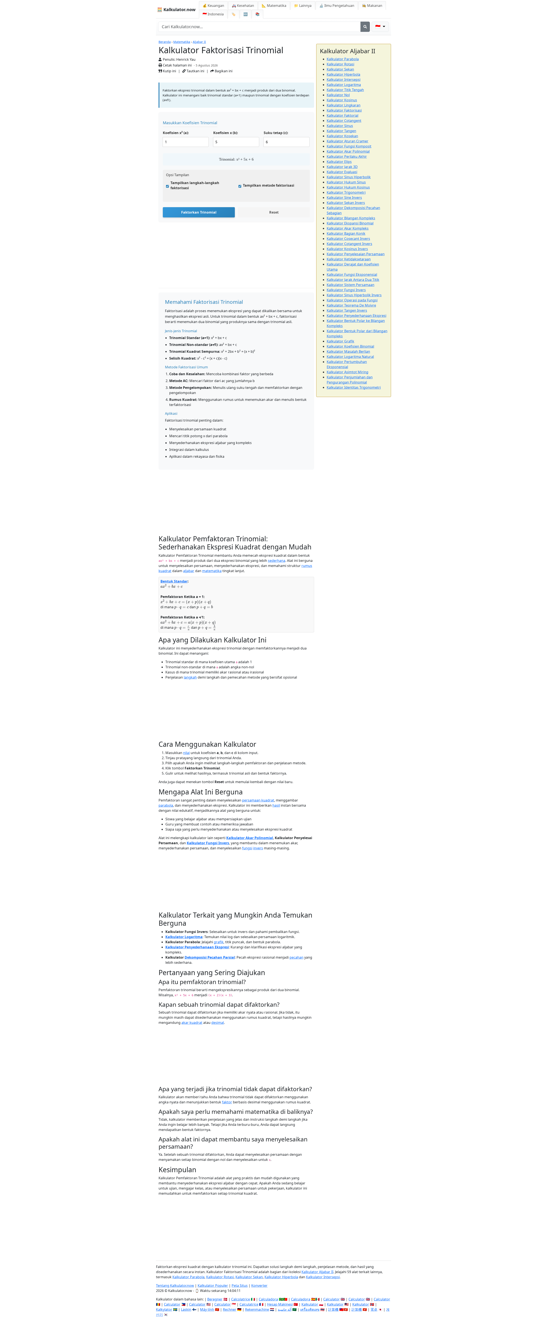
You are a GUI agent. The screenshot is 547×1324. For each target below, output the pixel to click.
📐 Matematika (274, 5)
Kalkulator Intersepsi (343, 79)
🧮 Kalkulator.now (176, 9)
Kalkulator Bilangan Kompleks (351, 218)
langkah (190, 677)
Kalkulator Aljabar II (317, 1271)
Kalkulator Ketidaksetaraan (349, 259)
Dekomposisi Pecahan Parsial (210, 957)
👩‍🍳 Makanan (372, 5)
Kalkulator (309, 1304)
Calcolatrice (240, 1299)
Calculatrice (249, 1304)
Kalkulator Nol (338, 95)
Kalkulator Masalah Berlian (348, 351)
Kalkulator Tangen (341, 130)
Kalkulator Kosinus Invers (347, 248)
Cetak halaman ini (177, 65)
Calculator (331, 1299)
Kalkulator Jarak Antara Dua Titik (353, 279)
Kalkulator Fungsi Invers (208, 843)
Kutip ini (169, 71)
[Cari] (365, 27)
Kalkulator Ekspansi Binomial (350, 223)
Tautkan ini (195, 71)
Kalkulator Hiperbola (343, 74)
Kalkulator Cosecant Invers (348, 238)
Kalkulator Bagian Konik (346, 233)
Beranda (165, 42)
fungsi (247, 848)
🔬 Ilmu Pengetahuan (336, 5)
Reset (274, 212)
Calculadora (268, 1299)
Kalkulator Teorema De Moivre (351, 305)
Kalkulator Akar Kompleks (348, 228)
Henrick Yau (186, 59)
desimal (217, 1022)
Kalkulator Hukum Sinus (346, 182)
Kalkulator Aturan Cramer (347, 141)
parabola (166, 805)
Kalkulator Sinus (340, 125)
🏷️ (233, 14)
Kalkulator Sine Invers (344, 197)
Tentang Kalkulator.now (175, 1285)
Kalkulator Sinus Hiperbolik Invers (354, 295)
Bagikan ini (223, 71)
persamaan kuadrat (258, 800)
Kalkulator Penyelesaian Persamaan (356, 254)
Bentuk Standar (174, 581)
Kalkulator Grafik (340, 341)
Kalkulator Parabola (343, 59)
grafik (219, 942)
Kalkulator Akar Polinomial (249, 837)
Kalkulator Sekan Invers (346, 202)
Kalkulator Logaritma (184, 936)
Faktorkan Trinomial (198, 212)
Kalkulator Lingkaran (343, 105)
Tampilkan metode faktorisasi (268, 185)
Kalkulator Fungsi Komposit (349, 146)
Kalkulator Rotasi (340, 64)
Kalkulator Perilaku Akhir (347, 156)
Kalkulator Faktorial (342, 115)
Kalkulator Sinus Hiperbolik (349, 177)
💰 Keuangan (213, 5)
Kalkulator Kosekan (342, 136)
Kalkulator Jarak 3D (342, 166)
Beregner (214, 1299)
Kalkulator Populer (213, 1285)
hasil (276, 805)
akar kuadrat (191, 1022)
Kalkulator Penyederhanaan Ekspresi (197, 947)
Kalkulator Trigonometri (346, 192)
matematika (212, 570)
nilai (186, 752)
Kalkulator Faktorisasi (344, 110)
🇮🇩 (213, 14)
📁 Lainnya (303, 5)
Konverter (259, 1285)
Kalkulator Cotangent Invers (349, 243)
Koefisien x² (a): (176, 132)
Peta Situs (240, 1285)
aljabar (188, 570)
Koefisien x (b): (225, 132)
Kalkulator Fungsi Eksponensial (352, 274)
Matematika (181, 42)
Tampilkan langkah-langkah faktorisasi (195, 185)
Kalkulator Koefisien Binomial (350, 346)
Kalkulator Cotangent (344, 120)
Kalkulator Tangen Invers (347, 310)
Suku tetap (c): (276, 132)
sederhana (276, 560)
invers (258, 848)
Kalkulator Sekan (340, 69)
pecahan (296, 957)
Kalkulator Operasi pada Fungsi (352, 300)
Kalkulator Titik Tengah (345, 89)
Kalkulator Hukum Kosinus (348, 187)
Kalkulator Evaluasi (342, 172)
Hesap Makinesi (280, 1304)
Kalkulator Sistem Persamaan (350, 284)
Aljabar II (199, 42)
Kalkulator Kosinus (342, 100)
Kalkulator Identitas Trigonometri (354, 387)
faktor (227, 1102)
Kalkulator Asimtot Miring (347, 372)
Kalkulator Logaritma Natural (350, 356)
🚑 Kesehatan (243, 5)
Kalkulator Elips (339, 161)
